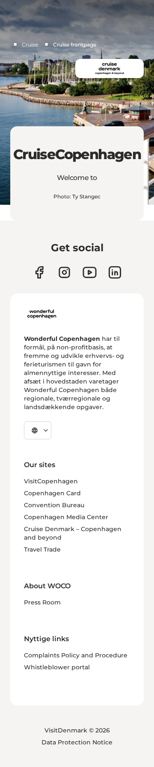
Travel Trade (42, 549)
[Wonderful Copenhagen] (41, 314)
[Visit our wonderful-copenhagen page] (114, 272)
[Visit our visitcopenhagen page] (64, 272)
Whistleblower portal (57, 667)
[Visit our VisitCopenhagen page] (39, 272)
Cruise (30, 44)
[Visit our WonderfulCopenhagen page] (89, 272)
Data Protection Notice (77, 742)
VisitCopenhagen (51, 481)
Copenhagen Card (52, 493)
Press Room (42, 602)
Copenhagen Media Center (66, 517)
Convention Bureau (54, 505)
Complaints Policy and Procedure (75, 655)
